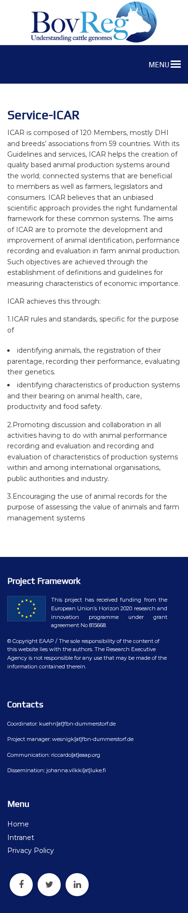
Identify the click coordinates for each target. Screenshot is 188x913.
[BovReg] (94, 22)
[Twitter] (49, 884)
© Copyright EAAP (30, 641)
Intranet (20, 837)
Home (18, 824)
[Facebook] (21, 884)
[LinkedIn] (77, 884)
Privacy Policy (30, 850)
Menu (159, 65)
